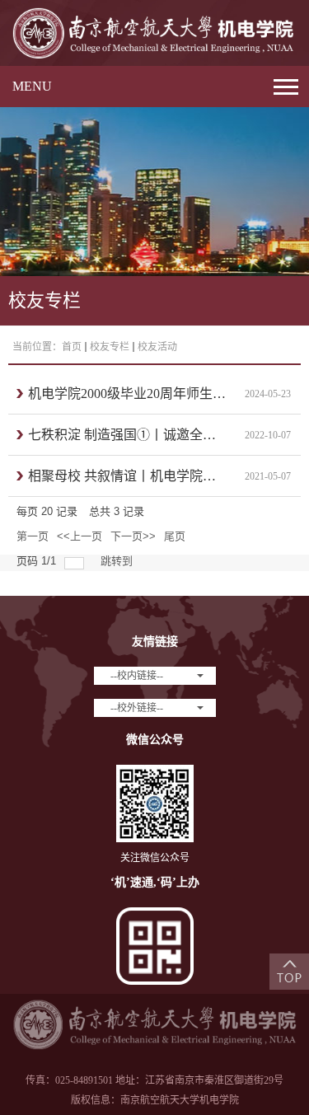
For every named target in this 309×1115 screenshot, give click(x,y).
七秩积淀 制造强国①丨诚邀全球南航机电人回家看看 (127, 435)
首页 (72, 347)
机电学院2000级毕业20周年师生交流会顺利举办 (127, 394)
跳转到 (118, 561)
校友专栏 (109, 347)
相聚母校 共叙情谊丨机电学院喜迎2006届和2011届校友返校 (127, 476)
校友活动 (157, 347)
